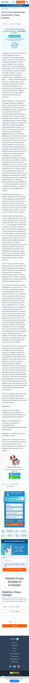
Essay (18, 23)
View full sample (14, 611)
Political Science (14, 484)
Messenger (15, 474)
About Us (14, 642)
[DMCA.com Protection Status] (14, 673)
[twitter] (14, 666)
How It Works (14, 645)
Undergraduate (9, 486)
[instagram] (18, 666)
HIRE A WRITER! (20, 2)
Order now (14, 524)
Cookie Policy (14, 661)
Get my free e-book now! (14, 569)
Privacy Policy (14, 656)
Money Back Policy (14, 659)
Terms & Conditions (14, 653)
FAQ (14, 651)
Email (4, 557)
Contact (14, 648)
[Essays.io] (14, 639)
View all (14, 625)
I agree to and (14, 565)
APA (7, 484)
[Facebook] (10, 666)
